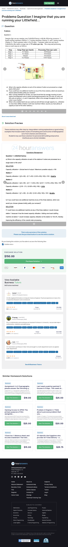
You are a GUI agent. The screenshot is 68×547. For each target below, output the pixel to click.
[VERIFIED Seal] (45, 540)
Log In (46, 492)
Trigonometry (52, 351)
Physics (53, 303)
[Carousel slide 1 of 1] (34, 224)
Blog (45, 495)
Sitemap (28, 495)
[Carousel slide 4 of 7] (34, 111)
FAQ (12, 490)
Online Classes (31, 490)
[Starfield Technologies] (24, 540)
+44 (57, 351)
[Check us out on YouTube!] (25, 477)
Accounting (16, 515)
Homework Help (31, 484)
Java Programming (32, 508)
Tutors (46, 490)
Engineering (30, 303)
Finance (15, 517)
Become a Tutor (16, 487)
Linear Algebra (16, 522)
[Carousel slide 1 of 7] (22, 111)
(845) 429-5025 (18, 473)
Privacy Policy (48, 484)
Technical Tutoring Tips (33, 497)
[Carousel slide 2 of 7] (26, 111)
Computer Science (17, 303)
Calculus (30, 513)
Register (14, 492)
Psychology (30, 517)
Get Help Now (49, 3)
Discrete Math (31, 520)
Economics (15, 513)
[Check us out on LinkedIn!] (18, 477)
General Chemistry (46, 520)
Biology (44, 515)
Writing (48, 303)
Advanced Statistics (47, 510)
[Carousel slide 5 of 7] (38, 111)
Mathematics (9, 303)
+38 (55, 327)
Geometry (46, 351)
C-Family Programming (33, 522)
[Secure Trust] (36, 540)
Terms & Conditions (50, 487)
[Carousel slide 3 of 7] (30, 111)
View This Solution (12, 398)
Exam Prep (30, 327)
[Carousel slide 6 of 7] (42, 111)
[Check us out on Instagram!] (12, 477)
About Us (29, 482)
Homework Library (12, 8)
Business (23, 8)
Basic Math (46, 327)
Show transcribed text (9, 116)
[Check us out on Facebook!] (15, 477)
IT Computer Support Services (40, 303)
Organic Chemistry (17, 510)
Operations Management (35, 8)
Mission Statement (17, 484)
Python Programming (18, 520)
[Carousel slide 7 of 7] (45, 111)
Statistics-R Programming (48, 522)
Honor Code (15, 495)
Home (3, 8)
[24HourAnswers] (16, 3)
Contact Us (29, 492)
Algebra (51, 327)
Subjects (47, 482)
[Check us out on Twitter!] (21, 477)
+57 (57, 303)
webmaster (25, 534)
